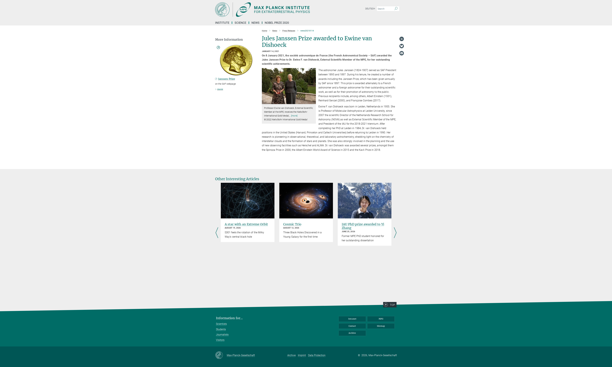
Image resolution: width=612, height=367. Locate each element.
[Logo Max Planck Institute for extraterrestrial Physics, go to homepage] (275, 9)
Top (392, 304)
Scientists (221, 323)
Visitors (220, 340)
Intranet (352, 319)
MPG (381, 319)
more (220, 89)
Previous (216, 233)
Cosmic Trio (292, 224)
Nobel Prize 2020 (277, 23)
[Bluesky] (401, 46)
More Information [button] (229, 39)
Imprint (302, 355)
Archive (352, 333)
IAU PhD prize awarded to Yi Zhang (363, 226)
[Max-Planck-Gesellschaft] (221, 355)
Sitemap (381, 326)
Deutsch (370, 8)
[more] (294, 115)
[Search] (396, 9)
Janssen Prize (226, 78)
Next (395, 233)
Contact (352, 326)
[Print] (401, 53)
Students (221, 329)
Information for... (229, 318)
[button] (313, 101)
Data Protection (316, 355)
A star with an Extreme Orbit (246, 224)
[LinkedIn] (401, 38)
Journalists (222, 334)
